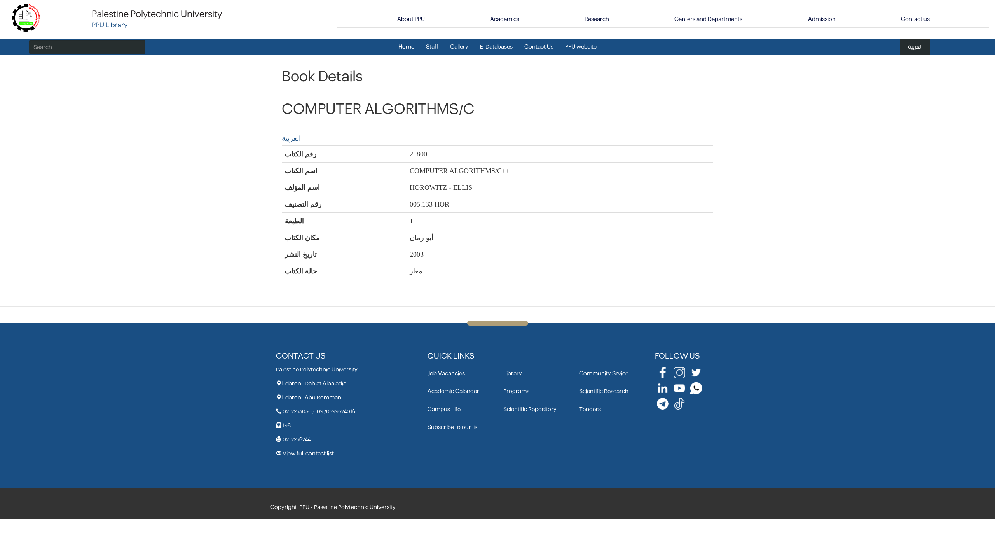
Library (512, 373)
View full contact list (308, 453)
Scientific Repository (530, 409)
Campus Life (444, 409)
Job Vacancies (446, 373)
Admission (822, 19)
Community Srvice (603, 373)
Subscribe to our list (453, 427)
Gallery (459, 46)
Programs (516, 391)
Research (597, 19)
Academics (504, 19)
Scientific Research (603, 391)
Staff (432, 46)
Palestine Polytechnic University (157, 14)
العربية (915, 46)
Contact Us (538, 46)
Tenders (590, 409)
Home (406, 46)
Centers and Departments (708, 19)
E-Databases (496, 46)
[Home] (26, 17)
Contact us (915, 19)
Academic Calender (453, 391)
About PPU (411, 19)
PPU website (581, 46)
